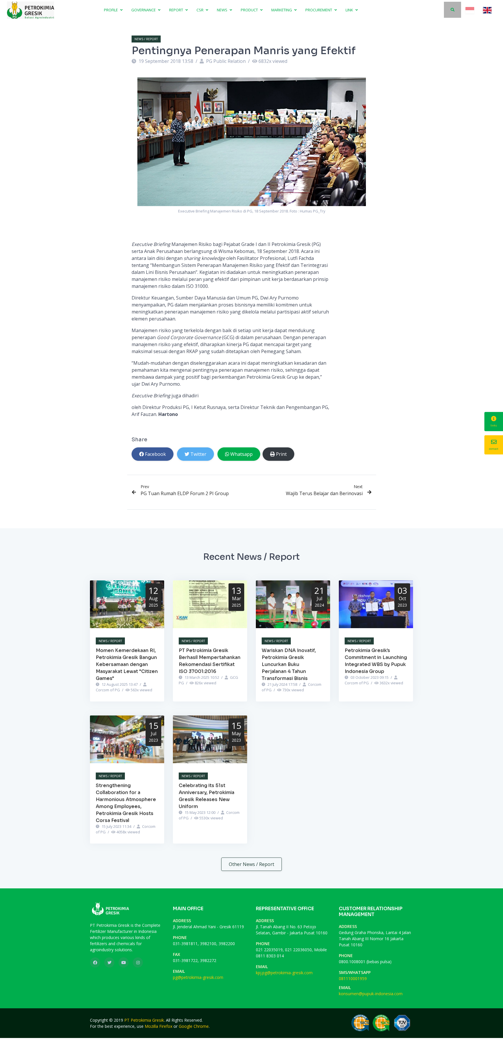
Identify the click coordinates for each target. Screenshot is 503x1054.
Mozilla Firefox (158, 1026)
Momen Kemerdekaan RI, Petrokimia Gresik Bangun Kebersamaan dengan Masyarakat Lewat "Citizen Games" (127, 664)
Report (176, 10)
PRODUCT (250, 10)
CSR (200, 10)
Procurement (319, 10)
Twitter (198, 454)
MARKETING (282, 10)
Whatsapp (241, 454)
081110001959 (353, 978)
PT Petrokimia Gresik (144, 1020)
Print (281, 454)
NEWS (222, 10)
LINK (350, 10)
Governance (144, 10)
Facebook (155, 454)
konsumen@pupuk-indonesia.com (371, 993)
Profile (111, 10)
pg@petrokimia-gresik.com (198, 977)
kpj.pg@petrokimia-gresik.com (284, 972)
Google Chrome (194, 1026)
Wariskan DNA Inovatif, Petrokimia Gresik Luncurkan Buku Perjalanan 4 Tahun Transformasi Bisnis (289, 664)
